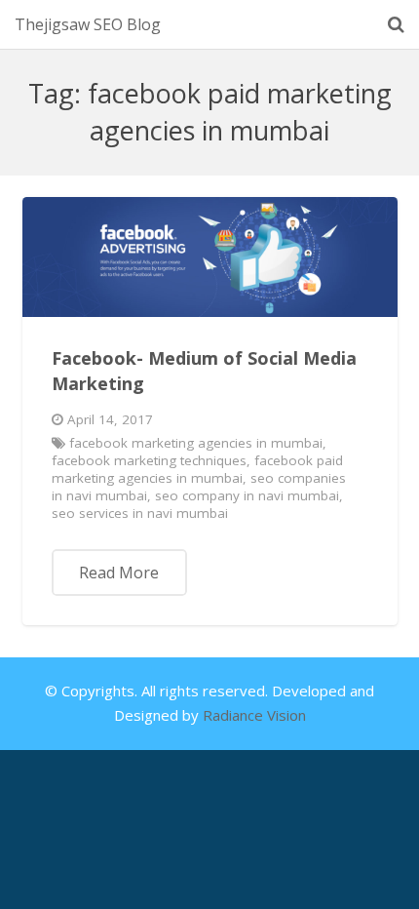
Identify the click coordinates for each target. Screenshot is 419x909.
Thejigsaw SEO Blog (88, 24)
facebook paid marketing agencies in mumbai (197, 469)
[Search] (396, 24)
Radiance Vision (254, 715)
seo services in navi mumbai (140, 513)
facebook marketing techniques (149, 460)
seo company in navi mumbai (247, 495)
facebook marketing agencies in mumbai (196, 443)
